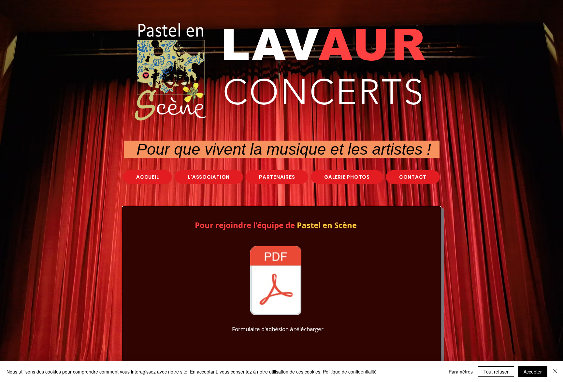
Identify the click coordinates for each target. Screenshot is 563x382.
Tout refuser (496, 371)
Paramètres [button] (461, 371)
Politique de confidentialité (350, 371)
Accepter (533, 371)
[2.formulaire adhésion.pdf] (275, 281)
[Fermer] (555, 371)
